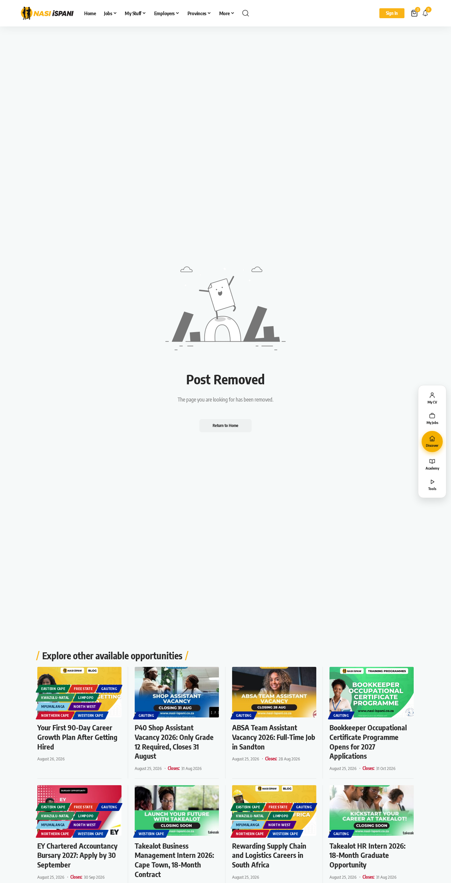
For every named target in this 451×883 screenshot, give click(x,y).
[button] (245, 13)
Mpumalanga (53, 707)
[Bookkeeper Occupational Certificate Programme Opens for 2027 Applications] (372, 692)
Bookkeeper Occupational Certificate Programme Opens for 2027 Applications (368, 741)
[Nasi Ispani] (47, 13)
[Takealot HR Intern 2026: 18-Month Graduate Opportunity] (372, 810)
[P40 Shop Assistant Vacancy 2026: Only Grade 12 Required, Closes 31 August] (177, 692)
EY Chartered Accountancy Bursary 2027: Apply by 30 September (77, 855)
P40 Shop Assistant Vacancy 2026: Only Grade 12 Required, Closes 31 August (174, 741)
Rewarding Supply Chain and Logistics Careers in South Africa (269, 855)
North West (85, 707)
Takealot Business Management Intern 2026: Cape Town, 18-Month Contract (174, 860)
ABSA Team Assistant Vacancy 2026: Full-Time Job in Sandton (273, 737)
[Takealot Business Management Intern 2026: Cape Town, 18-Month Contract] (177, 810)
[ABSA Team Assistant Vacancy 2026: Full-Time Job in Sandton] (274, 692)
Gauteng (109, 689)
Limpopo (86, 698)
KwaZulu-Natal (55, 698)
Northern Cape (55, 715)
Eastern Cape (53, 689)
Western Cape (90, 715)
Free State (83, 689)
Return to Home (225, 425)
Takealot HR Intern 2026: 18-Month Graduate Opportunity (367, 855)
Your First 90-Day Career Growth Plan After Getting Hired (77, 737)
